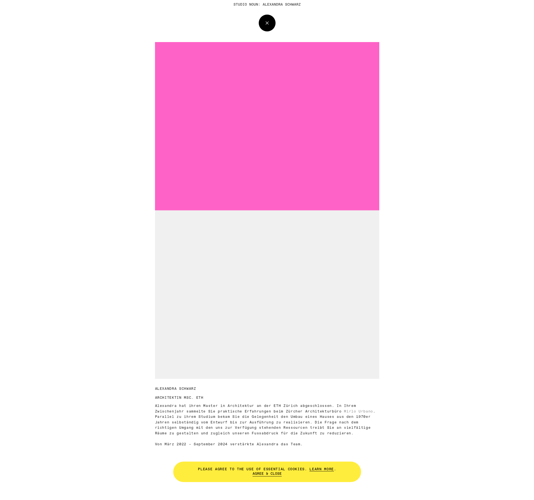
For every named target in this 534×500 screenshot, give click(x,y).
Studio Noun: (247, 4)
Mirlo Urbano (358, 411)
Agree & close (267, 473)
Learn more (321, 469)
